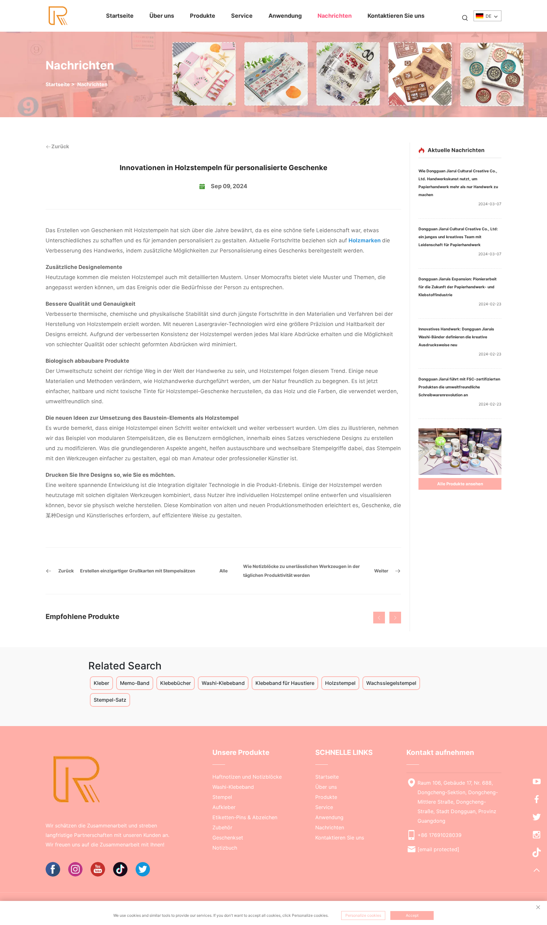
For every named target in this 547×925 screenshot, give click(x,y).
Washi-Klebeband (233, 787)
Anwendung (285, 15)
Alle (223, 570)
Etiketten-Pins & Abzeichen (244, 817)
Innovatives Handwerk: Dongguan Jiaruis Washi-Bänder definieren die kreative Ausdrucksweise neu (456, 337)
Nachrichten (335, 15)
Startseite (120, 15)
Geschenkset (227, 837)
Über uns (161, 15)
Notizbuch (224, 848)
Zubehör (222, 827)
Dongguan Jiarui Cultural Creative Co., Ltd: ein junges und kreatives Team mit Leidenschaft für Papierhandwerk (458, 236)
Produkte (202, 15)
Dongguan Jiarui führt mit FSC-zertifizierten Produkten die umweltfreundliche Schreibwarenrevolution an (459, 387)
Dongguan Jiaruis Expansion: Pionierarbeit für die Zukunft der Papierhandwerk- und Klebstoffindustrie (457, 287)
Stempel (222, 797)
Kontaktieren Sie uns (396, 15)
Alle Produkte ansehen (460, 483)
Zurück (60, 146)
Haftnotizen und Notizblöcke (247, 777)
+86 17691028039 (440, 835)
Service (242, 15)
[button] (379, 617)
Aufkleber (224, 807)
